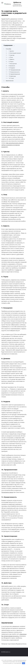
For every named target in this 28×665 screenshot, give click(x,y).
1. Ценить (11, 51)
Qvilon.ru (17, 2)
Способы (8, 49)
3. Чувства (11, 55)
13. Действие (12, 76)
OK (23, 663)
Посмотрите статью (7, 492)
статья (17, 270)
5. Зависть (11, 59)
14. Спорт (11, 78)
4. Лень (11, 57)
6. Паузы (11, 61)
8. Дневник (12, 65)
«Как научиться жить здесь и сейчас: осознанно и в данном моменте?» (12, 145)
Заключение (9, 80)
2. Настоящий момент (15, 53)
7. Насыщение (13, 63)
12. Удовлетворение (14, 74)
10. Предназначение (14, 70)
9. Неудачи (12, 67)
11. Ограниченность (14, 72)
